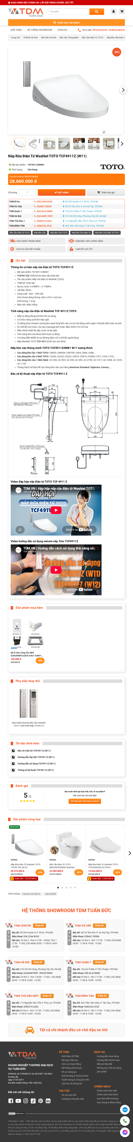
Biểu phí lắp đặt (104, 1064)
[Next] (123, 90)
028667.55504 (44, 206)
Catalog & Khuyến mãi (72, 1099)
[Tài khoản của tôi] (114, 11)
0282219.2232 (44, 221)
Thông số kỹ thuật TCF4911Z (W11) (36, 770)
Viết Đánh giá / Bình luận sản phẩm (85, 801)
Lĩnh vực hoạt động (71, 1064)
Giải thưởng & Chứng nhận (74, 1075)
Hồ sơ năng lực (69, 1072)
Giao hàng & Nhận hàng (109, 1102)
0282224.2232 (44, 225)
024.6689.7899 (44, 216)
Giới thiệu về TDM (70, 1056)
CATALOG (62, 30)
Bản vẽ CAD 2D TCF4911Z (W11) (34, 750)
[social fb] (11, 1101)
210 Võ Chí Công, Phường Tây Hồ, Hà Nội (85, 216)
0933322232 (99, 30)
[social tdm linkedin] (48, 1101)
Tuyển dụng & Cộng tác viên (75, 1079)
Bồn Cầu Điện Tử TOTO (92, 37)
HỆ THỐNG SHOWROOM (39, 30)
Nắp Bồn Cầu (40, 233)
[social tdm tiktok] (33, 1101)
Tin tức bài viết (68, 1095)
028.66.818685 (44, 211)
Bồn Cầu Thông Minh (69, 37)
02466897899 (31, 973)
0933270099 (45, 973)
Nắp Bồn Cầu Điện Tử (81, 233)
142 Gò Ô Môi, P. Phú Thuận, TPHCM (83, 211)
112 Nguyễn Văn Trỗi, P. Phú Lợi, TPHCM (85, 221)
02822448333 (117, 30)
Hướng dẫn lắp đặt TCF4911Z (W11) (36, 757)
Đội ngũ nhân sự (69, 1060)
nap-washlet (50, 894)
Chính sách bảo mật (107, 1090)
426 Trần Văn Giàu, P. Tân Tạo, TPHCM (84, 225)
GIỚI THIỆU (16, 30)
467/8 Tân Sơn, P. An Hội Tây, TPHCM (83, 206)
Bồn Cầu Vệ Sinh (48, 37)
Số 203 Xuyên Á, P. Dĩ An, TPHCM (81, 201)
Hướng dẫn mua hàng (108, 1056)
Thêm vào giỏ (108, 192)
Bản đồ (40, 925)
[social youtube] (18, 1101)
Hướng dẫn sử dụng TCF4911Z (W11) (37, 763)
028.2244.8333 (44, 201)
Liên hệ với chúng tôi (71, 1083)
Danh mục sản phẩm (68, 22)
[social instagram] (26, 1101)
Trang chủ (15, 37)
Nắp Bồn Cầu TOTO (58, 233)
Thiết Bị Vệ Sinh (30, 37)
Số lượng (12, 192)
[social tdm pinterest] (40, 1101)
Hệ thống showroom (71, 1068)
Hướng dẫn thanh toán (108, 1060)
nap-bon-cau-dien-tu (31, 894)
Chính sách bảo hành (107, 1094)
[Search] (96, 11)
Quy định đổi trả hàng (107, 1098)
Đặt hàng (63, 192)
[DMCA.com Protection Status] (16, 1113)
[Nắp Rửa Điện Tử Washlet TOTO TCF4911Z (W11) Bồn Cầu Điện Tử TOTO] (66, 90)
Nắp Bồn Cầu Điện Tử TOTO (119, 37)
